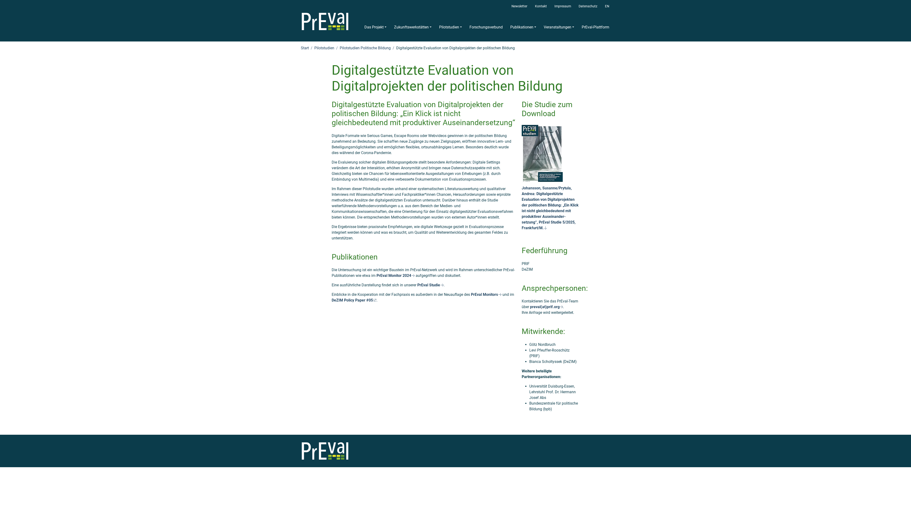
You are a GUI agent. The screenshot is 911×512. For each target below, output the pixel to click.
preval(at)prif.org (545, 307)
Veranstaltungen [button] (557, 27)
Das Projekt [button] (374, 27)
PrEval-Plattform (595, 27)
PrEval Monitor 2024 (393, 275)
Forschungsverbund (486, 27)
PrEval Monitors (484, 294)
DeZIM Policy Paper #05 (352, 300)
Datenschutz (588, 6)
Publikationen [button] (521, 27)
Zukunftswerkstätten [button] (411, 27)
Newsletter (519, 6)
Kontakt (541, 6)
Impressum (562, 6)
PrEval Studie (428, 285)
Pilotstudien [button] (449, 27)
